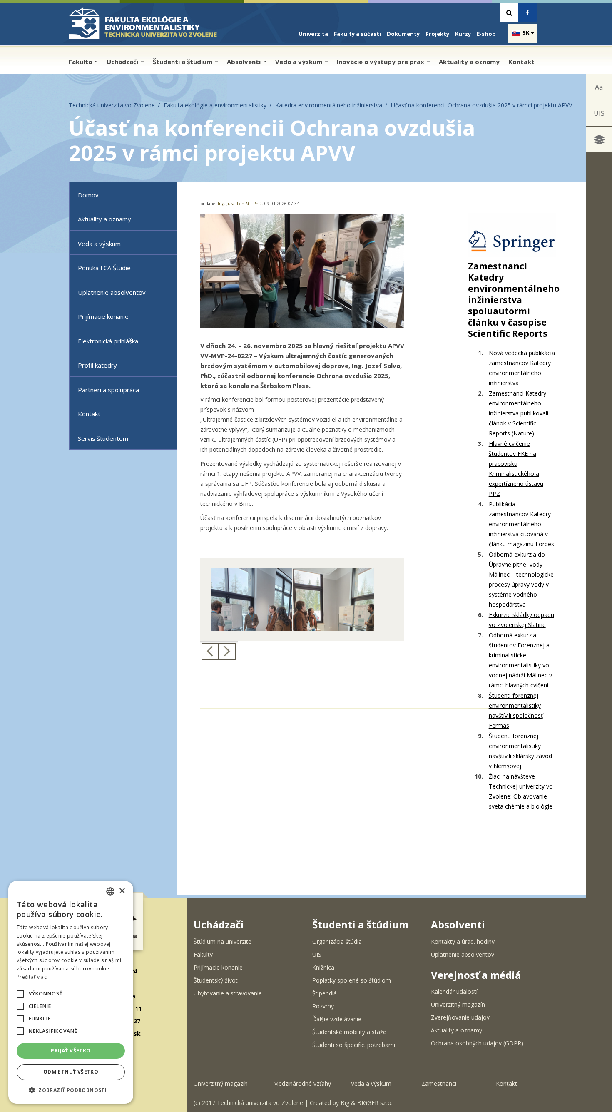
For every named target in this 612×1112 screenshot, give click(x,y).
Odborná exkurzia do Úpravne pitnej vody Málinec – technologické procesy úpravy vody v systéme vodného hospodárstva (521, 579)
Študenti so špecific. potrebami (353, 1045)
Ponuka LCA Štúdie (104, 268)
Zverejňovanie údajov (460, 1017)
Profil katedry (97, 365)
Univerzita (313, 33)
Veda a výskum (299, 61)
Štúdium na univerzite (222, 941)
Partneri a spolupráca (108, 390)
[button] (20, 993)
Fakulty (203, 954)
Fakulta (81, 61)
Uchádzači (123, 61)
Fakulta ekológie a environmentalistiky (215, 105)
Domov (88, 195)
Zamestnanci (438, 1083)
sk (526, 33)
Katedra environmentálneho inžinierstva (328, 105)
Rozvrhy (323, 1006)
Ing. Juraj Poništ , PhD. (240, 203)
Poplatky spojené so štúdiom (351, 980)
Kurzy (463, 33)
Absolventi (244, 61)
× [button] (122, 891)
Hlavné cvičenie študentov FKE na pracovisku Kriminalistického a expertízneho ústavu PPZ (516, 469)
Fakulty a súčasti (357, 33)
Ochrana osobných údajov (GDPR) (477, 1043)
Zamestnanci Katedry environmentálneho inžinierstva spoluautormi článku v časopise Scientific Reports (514, 299)
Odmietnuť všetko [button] (70, 1071)
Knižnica (323, 967)
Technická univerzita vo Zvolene (112, 105)
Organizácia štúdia (337, 941)
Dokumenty (403, 33)
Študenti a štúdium (183, 61)
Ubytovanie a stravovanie (228, 993)
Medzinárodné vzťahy (302, 1083)
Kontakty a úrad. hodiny (463, 941)
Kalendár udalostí (454, 991)
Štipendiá (324, 993)
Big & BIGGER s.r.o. (367, 1103)
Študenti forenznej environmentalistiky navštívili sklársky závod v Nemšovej (520, 751)
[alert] (70, 992)
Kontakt (521, 61)
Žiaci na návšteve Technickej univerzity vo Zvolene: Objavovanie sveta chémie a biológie (521, 791)
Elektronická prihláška (108, 341)
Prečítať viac (32, 976)
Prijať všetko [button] (70, 1050)
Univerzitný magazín (458, 1004)
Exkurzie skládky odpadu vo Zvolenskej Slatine (521, 620)
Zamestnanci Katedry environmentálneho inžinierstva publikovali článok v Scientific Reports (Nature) (518, 413)
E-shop (486, 33)
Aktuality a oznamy (469, 61)
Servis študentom (103, 438)
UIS (599, 113)
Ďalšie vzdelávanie (336, 1019)
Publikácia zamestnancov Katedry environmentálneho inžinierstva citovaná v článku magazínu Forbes (521, 524)
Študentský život (216, 980)
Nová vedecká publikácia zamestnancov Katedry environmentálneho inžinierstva (522, 368)
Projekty (437, 33)
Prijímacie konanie (103, 316)
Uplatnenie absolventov (112, 292)
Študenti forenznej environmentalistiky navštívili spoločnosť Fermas (516, 710)
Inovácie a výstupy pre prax (381, 61)
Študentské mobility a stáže (349, 1032)
